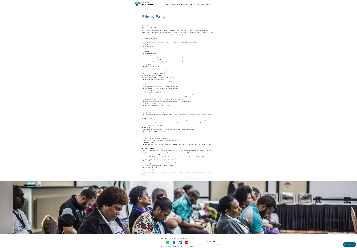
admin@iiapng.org (173, 140)
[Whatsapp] (167, 242)
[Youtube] (186, 242)
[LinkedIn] (180, 242)
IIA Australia (172, 238)
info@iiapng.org (216, 244)
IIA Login (181, 238)
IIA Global (164, 238)
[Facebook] (174, 242)
